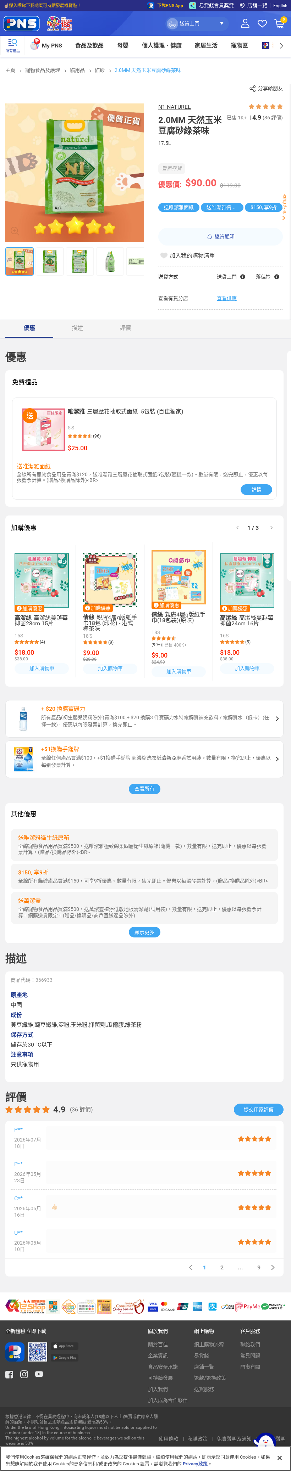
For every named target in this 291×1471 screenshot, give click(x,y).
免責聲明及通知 (235, 1439)
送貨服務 (204, 1389)
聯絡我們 (250, 1344)
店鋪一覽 (204, 1367)
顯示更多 (144, 932)
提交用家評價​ (259, 1109)
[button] (197, 24)
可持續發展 (160, 1378)
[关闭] (279, 1458)
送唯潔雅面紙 (179, 207)
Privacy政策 (195, 1463)
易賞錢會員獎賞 (216, 5)
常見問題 (250, 1355)
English (280, 5)
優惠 (29, 328)
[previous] (190, 1267)
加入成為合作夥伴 (168, 1400)
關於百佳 (158, 1344)
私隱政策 (198, 1439)
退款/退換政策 (210, 1378)
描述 (77, 328)
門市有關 (250, 1367)
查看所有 (144, 788)
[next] (281, 45)
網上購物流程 (209, 1344)
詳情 (257, 489)
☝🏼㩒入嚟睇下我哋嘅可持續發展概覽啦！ (42, 5)
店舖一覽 (257, 5)
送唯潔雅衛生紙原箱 (225, 207)
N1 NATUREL (174, 106)
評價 (125, 328)
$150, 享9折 (264, 207)
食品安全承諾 (163, 1367)
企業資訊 (158, 1355)
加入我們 (158, 1389)
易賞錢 (201, 1355)
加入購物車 (41, 668)
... (240, 1267)
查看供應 (227, 298)
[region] (145, 1459)
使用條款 (169, 1439)
